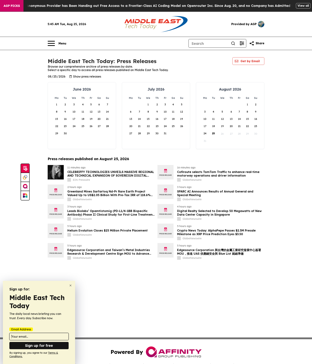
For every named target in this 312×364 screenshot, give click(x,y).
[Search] (233, 43)
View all (303, 5)
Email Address (21, 329)
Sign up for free (39, 345)
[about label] (69, 180)
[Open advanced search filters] (241, 43)
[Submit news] (25, 168)
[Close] (70, 285)
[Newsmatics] (25, 195)
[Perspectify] (25, 177)
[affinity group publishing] (25, 186)
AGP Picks (12, 6)
